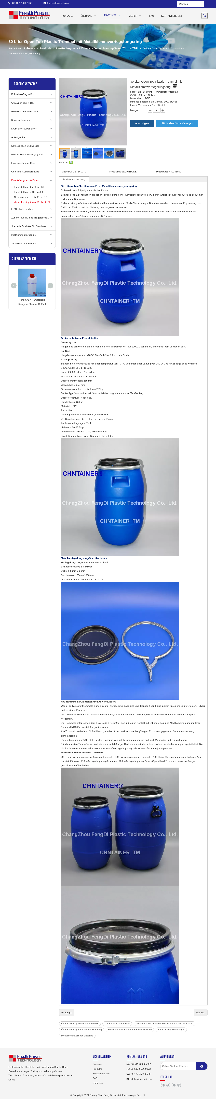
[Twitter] (168, 1085)
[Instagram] (179, 1085)
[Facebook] (162, 1085)
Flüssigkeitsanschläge (23, 163)
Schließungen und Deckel (25, 145)
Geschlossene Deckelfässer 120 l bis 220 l (35, 197)
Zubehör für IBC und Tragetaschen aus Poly (33, 217)
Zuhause (97, 1064)
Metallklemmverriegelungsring (77, 1035)
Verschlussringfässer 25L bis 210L (32, 202)
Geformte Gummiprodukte (25, 171)
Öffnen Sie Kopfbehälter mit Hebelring (81, 1029)
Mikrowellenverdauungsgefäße (27, 154)
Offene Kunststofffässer (117, 1023)
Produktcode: (163, 171)
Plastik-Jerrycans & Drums (25, 180)
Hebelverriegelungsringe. (171, 1029)
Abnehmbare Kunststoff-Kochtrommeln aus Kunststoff (164, 1023)
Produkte (97, 1068)
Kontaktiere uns (101, 1073)
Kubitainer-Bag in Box (22, 94)
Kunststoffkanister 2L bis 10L (29, 187)
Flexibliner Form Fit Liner (24, 111)
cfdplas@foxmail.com (56, 3)
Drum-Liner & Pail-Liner (23, 128)
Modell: (65, 171)
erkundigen (142, 123)
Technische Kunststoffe (23, 243)
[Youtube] (174, 1085)
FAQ (95, 1078)
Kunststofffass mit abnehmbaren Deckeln (130, 1029)
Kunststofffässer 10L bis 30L (29, 192)
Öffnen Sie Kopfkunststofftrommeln (80, 1023)
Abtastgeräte (18, 137)
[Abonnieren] (202, 1066)
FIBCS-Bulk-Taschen (22, 209)
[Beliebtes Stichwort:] (204, 16)
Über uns (98, 1083)
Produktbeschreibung (74, 179)
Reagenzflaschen (20, 120)
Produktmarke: (117, 171)
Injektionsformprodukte (23, 234)
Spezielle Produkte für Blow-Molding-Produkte (33, 226)
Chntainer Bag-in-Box (22, 102)
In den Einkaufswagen (179, 123)
